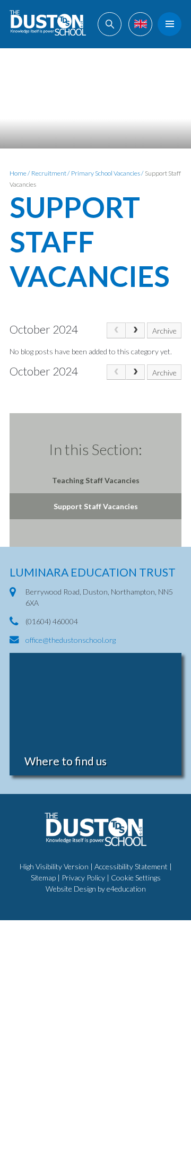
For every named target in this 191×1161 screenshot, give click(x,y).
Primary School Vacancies (105, 173)
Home (18, 173)
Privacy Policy (83, 877)
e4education (126, 888)
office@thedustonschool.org (70, 639)
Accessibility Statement (131, 866)
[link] (116, 330)
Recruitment (48, 173)
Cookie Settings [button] (136, 877)
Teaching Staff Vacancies (96, 480)
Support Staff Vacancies (96, 506)
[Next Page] (135, 330)
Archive (164, 330)
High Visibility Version (54, 866)
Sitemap (43, 877)
